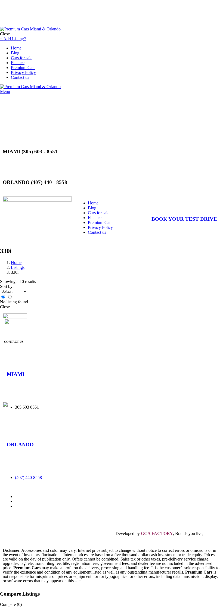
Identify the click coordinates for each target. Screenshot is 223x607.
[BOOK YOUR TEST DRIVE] (158, 203)
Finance (17, 62)
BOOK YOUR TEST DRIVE (184, 219)
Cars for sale (21, 57)
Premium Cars (23, 67)
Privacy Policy (23, 72)
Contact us (20, 77)
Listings (17, 267)
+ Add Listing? (13, 38)
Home (16, 48)
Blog (15, 53)
